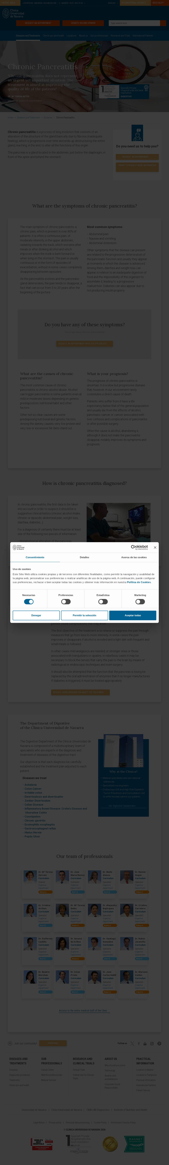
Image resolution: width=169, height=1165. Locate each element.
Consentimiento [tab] (35, 557)
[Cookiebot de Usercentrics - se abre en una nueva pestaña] (133, 547)
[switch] (66, 601)
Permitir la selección (84, 615)
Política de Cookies (139, 582)
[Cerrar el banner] (155, 547)
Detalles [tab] (84, 557)
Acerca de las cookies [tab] (134, 557)
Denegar (36, 615)
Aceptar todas (133, 615)
